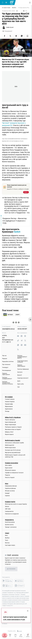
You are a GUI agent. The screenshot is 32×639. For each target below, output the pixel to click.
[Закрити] (28, 611)
